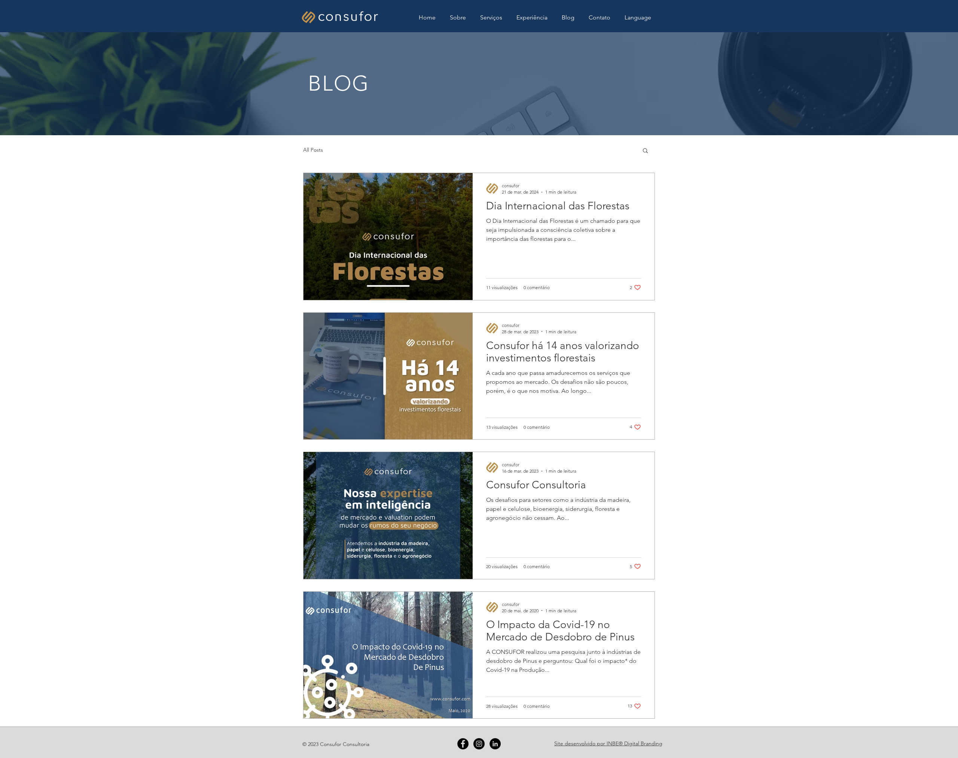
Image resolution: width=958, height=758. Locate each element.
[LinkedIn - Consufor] (495, 743)
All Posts (313, 149)
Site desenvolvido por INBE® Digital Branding (608, 743)
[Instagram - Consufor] (479, 743)
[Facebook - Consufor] (463, 743)
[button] (637, 17)
